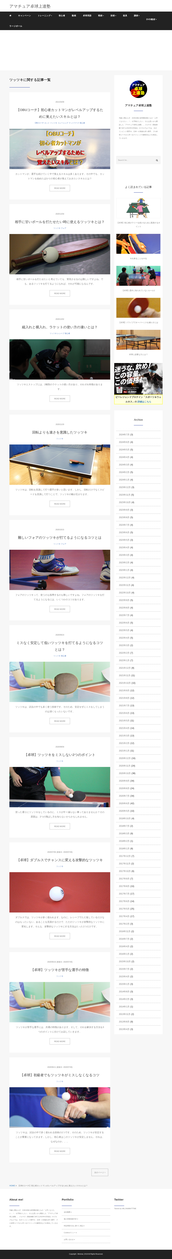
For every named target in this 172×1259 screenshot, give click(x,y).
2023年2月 (124, 562)
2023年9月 (124, 510)
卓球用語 (87, 15)
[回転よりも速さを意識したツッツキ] (59, 464)
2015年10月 (125, 961)
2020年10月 (125, 773)
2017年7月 (124, 893)
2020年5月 (124, 811)
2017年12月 (125, 856)
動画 (74, 15)
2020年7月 (124, 796)
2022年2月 (124, 653)
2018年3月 (124, 833)
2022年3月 (124, 645)
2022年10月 (125, 592)
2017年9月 (124, 878)
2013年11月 (124, 1014)
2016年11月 (124, 931)
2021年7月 (124, 705)
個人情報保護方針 (70, 1219)
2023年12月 (125, 487)
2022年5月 (124, 630)
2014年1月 (124, 1006)
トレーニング (63, 123)
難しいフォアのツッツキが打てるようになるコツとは (60, 537)
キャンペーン (24, 15)
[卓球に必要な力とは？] (138, 340)
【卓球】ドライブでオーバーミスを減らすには (138, 322)
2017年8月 (124, 886)
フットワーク (74, 123)
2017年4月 (124, 916)
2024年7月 (124, 434)
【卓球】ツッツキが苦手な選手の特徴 (60, 970)
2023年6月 (124, 532)
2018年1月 (124, 848)
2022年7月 (124, 615)
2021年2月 (124, 743)
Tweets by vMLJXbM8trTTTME (125, 1209)
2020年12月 (125, 758)
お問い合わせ (69, 1239)
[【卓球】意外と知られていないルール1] (138, 276)
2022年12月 (125, 577)
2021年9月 (124, 690)
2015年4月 (124, 976)
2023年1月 (124, 570)
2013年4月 (124, 1029)
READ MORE (59, 188)
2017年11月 (124, 863)
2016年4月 (124, 946)
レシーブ (60, 333)
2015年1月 (124, 984)
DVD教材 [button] (150, 19)
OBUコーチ (39, 123)
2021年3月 (124, 735)
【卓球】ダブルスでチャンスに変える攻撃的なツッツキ (60, 860)
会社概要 (67, 1212)
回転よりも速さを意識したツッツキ (59, 432)
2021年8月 (124, 698)
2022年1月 (124, 660)
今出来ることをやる (138, 258)
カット (47, 123)
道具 (125, 15)
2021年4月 (124, 728)
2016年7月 (124, 939)
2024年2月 (124, 472)
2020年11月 (124, 766)
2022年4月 (124, 638)
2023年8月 (124, 517)
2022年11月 (124, 585)
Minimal (80, 1254)
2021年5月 (124, 720)
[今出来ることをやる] (138, 244)
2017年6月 (124, 901)
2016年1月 (124, 954)
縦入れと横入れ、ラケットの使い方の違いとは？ (60, 327)
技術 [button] (113, 15)
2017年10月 (125, 871)
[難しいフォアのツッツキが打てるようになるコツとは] (59, 570)
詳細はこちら (144, 401)
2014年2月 (124, 999)
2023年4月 (124, 547)
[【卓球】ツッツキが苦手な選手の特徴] (59, 1002)
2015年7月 (124, 969)
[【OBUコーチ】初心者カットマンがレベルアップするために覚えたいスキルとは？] (59, 149)
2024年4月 (124, 457)
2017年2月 (124, 924)
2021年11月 (124, 675)
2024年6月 (124, 442)
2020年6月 (124, 803)
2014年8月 (124, 991)
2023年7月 (124, 525)
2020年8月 (124, 788)
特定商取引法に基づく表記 (73, 1226)
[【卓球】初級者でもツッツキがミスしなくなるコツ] (59, 1107)
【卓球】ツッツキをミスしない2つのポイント (59, 755)
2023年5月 (124, 540)
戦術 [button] (100, 15)
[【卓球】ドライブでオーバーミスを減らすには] (138, 308)
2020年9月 (124, 781)
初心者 (62, 15)
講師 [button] (136, 15)
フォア (63, 228)
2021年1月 (124, 750)
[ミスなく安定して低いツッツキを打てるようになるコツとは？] (59, 682)
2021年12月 (125, 668)
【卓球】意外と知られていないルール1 (138, 290)
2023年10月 (125, 502)
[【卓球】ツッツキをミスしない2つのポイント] (59, 787)
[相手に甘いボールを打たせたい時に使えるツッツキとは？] (59, 254)
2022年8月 (124, 607)
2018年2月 (124, 841)
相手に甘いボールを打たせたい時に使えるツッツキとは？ (60, 222)
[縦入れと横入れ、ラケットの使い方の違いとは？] (59, 359)
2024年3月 (124, 464)
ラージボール (15, 26)
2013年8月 (124, 1021)
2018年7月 (124, 826)
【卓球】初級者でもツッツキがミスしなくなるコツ (60, 1075)
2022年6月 (124, 623)
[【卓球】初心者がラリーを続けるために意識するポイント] (138, 208)
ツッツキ (53, 123)
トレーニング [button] (44, 15)
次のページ (99, 1172)
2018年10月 (125, 818)
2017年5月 (124, 909)
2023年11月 (124, 495)
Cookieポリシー (70, 1233)
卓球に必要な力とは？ (138, 354)
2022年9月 (124, 600)
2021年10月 (125, 683)
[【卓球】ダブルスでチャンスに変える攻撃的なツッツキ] (59, 892)
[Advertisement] (86, 50)
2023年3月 (124, 555)
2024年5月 (124, 449)
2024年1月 (124, 479)
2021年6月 (124, 713)
